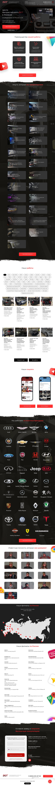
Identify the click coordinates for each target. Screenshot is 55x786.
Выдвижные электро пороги (27, 293)
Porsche (6, 281)
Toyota (33, 281)
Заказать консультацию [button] (27, 75)
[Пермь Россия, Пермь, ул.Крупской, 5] (17, 628)
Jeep (46, 277)
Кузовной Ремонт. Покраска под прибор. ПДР (16, 290)
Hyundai (25, 277)
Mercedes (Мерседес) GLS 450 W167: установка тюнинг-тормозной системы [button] (8, 340)
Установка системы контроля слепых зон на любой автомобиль (39, 117)
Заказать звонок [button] (48, 776)
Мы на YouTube (27, 406)
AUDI (9, 274)
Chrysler (43, 274)
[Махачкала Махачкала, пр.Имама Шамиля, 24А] (5, 635)
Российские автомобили (40, 283)
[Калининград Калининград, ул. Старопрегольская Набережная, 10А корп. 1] (3, 622)
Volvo (6, 283)
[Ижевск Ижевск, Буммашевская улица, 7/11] (12, 629)
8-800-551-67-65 (32, 748)
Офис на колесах (15, 231)
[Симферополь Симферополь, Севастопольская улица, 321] (1, 630)
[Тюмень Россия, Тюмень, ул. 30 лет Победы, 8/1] (20, 634)
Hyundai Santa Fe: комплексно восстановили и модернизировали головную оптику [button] (21, 340)
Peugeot (47, 279)
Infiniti (36, 277)
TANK (29, 281)
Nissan (37, 279)
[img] (17, 232)
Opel (42, 279)
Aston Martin (15, 274)
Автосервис (45, 290)
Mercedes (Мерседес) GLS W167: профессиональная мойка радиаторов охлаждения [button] (47, 310)
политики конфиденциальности (17, 759)
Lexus (21, 279)
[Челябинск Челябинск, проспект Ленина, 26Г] (18, 633)
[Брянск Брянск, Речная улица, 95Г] (5, 625)
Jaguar (41, 277)
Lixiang (26, 279)
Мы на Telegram (44, 406)
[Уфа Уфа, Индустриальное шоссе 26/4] (16, 631)
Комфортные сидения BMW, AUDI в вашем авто (38, 288)
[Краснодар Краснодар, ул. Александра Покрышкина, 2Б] (5, 633)
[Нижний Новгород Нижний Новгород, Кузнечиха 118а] (10, 626)
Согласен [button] (27, 783)
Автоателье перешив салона (12, 288)
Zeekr (11, 283)
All (4, 274)
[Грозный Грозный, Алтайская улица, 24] (4, 634)
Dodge (48, 274)
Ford (5, 277)
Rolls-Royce (12, 281)
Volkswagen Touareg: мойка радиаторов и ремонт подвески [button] (8, 308)
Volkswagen (47, 281)
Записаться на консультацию (16, 755)
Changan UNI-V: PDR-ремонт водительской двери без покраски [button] (34, 340)
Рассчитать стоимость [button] (11, 26)
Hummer (19, 277)
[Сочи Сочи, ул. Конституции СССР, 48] (6, 633)
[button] (11, 30)
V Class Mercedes (17, 283)
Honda (31, 277)
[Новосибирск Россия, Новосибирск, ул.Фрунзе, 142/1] (26, 636)
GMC (14, 277)
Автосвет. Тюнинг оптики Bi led (34, 290)
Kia (49, 277)
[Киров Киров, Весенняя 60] (12, 628)
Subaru (23, 281)
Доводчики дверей (44, 286)
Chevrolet (37, 274)
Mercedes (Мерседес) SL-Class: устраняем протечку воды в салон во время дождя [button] (46, 341)
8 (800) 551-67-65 (48, 2)
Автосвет (13, 208)
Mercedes (32, 279)
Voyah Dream (40, 281)
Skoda (19, 281)
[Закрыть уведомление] (54, 779)
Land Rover (15, 279)
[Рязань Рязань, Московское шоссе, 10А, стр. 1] (9, 628)
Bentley (26, 274)
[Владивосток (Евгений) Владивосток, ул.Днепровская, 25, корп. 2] (41, 641)
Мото (48, 283)
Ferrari (9, 277)
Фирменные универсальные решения (30, 286)
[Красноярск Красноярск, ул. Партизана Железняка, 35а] (30, 636)
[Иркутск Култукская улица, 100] (35, 638)
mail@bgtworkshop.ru (34, 756)
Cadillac (31, 274)
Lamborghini (8, 279)
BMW (21, 274)
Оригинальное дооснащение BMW (13, 286)
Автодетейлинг (23, 288)
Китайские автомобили (28, 283)
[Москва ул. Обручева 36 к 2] (7, 626)
